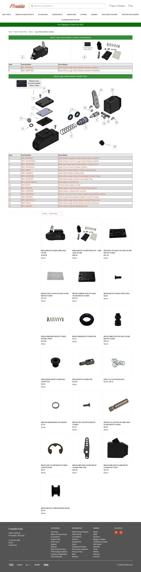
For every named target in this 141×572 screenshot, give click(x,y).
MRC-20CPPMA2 (27, 164)
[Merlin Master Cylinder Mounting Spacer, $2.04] (55, 491)
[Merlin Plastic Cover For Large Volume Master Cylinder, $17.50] (55, 276)
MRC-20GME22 (27, 173)
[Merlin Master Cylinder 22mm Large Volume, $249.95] (55, 233)
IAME (95, 534)
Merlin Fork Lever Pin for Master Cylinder (83, 423)
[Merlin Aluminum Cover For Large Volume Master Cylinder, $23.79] (87, 276)
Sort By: (44, 213)
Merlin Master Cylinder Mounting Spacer (73, 206)
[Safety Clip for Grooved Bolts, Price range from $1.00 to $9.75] (118, 362)
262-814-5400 (15, 540)
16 (10, 203)
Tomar (95, 549)
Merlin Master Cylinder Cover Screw (116, 293)
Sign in (113, 6)
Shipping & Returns (79, 547)
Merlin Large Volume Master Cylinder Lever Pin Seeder (78, 197)
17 (10, 206)
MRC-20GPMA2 (27, 158)
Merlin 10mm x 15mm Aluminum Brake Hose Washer (77, 188)
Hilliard (95, 552)
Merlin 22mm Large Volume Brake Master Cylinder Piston (79, 176)
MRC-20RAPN (26, 188)
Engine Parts (57, 14)
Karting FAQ (76, 542)
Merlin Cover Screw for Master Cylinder (72, 167)
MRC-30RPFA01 (27, 70)
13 (10, 194)
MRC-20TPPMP (27, 179)
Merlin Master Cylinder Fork (68, 182)
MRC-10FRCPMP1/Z (29, 182)
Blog (73, 554)
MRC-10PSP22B (27, 176)
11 (10, 188)
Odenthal (96, 547)
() (131, 6)
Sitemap (75, 557)
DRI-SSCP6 (25, 185)
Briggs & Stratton (99, 539)
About (74, 544)
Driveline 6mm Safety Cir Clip (69, 185)
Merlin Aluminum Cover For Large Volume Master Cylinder (84, 295)
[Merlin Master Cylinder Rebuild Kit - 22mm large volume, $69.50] (87, 233)
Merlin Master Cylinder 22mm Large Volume (53, 252)
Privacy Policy (77, 552)
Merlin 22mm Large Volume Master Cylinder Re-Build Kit (79, 70)
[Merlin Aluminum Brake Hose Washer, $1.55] (55, 405)
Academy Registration (70, 20)
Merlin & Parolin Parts (24, 14)
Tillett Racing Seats (100, 542)
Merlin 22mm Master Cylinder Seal (71, 173)
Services (75, 539)
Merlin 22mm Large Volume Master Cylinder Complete (78, 67)
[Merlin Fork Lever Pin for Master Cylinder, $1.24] (87, 405)
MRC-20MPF (26, 170)
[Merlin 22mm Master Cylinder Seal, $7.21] (87, 319)
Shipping (64, 24)
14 (10, 197)
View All (96, 557)
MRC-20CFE (26, 203)
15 (10, 200)
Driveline (96, 537)
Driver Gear (71, 14)
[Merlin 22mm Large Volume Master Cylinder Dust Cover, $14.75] (118, 448)
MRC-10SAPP (26, 206)
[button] (39, 50)
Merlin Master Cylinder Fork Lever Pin (72, 191)
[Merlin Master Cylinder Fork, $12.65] (87, 362)
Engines (94, 14)
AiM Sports (97, 544)
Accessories (43, 14)
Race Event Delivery (109, 14)
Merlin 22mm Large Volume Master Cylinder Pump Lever (79, 200)
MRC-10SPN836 (27, 194)
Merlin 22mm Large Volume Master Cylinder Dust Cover (78, 203)
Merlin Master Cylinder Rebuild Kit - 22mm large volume (86, 252)
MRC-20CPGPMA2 (28, 161)
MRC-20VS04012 (27, 167)
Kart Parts (6, 14)
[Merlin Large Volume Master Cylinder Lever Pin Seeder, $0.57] (55, 448)
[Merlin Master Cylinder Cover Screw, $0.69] (118, 276)
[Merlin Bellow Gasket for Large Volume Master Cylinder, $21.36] (118, 233)
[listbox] (55, 213)
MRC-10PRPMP (27, 191)
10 (10, 185)
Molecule (96, 554)
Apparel (84, 14)
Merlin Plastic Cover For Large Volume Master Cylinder (78, 161)
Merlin (95, 532)
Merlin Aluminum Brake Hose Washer (54, 422)
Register (122, 6)
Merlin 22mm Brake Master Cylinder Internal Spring (77, 170)
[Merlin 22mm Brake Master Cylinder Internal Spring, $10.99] (55, 319)
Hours (11, 543)
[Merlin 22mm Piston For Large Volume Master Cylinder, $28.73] (118, 319)
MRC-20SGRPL (27, 197)
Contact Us (13, 545)
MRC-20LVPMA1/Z (28, 200)
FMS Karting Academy (130, 14)
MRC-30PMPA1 (27, 67)
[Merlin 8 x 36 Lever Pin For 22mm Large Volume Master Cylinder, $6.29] (118, 405)
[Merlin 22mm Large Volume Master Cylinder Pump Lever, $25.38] (87, 448)
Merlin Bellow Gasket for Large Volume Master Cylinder (78, 158)
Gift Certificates (56, 557)
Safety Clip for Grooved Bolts (114, 379)
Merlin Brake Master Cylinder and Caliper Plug (75, 179)
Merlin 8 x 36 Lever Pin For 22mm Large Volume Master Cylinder (82, 194)
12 (10, 191)
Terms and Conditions (80, 549)
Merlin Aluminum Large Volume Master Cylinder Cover (78, 164)
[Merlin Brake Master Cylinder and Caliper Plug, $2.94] (55, 362)
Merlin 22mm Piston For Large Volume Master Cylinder (117, 338)
